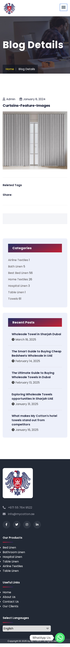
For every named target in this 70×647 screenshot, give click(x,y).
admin (10, 99)
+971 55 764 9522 (19, 507)
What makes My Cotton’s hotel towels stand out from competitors (34, 420)
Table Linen (16, 292)
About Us (9, 597)
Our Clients (10, 606)
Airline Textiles (18, 260)
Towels (13, 299)
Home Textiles (18, 279)
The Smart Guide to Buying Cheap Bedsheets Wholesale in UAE (36, 353)
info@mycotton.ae (20, 514)
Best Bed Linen (18, 273)
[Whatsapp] (60, 638)
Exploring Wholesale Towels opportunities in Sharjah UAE (32, 396)
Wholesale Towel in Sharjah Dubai (36, 334)
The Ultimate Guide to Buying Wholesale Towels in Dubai (33, 375)
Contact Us (11, 602)
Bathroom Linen (14, 552)
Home (10, 69)
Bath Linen (15, 266)
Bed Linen (9, 547)
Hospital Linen (17, 286)
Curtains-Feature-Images (26, 105)
